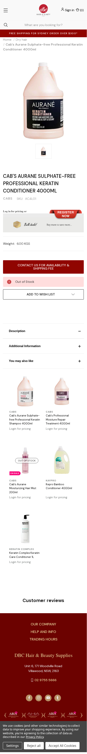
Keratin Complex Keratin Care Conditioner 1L (24, 555)
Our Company (43, 624)
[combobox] (43, 25)
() (81, 10)
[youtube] (48, 697)
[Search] (4, 25)
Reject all (34, 745)
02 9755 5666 (46, 680)
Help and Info (43, 631)
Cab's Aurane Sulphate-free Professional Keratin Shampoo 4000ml (24, 419)
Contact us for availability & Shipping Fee (43, 267)
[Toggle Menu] (5, 10)
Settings (12, 745)
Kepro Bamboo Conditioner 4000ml (59, 486)
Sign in (69, 10)
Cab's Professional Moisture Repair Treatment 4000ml (58, 419)
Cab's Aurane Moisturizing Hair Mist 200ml (22, 488)
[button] (43, 331)
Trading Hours (43, 639)
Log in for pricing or (15, 211)
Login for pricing (20, 429)
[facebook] (29, 697)
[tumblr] (57, 697)
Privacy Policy (34, 737)
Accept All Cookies (62, 745)
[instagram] (38, 697)
